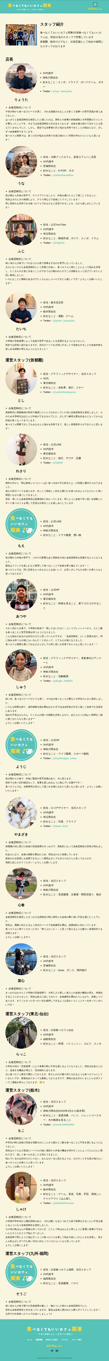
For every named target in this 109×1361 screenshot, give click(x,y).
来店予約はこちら (95, 9)
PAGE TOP (104, 1318)
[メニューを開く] (95, 4)
